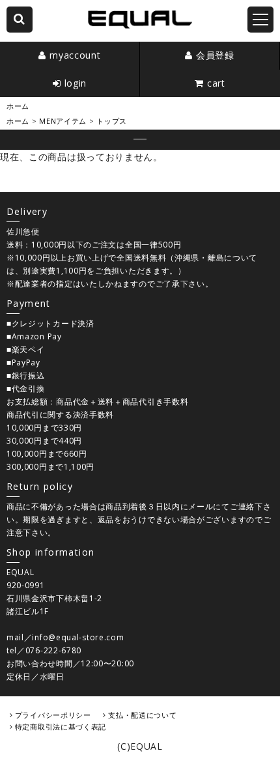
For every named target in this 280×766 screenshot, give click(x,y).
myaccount (74, 55)
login (75, 83)
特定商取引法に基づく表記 (60, 726)
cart (216, 83)
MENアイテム (63, 121)
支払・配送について (142, 715)
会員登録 (215, 55)
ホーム (18, 106)
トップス (111, 121)
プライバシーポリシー (53, 715)
